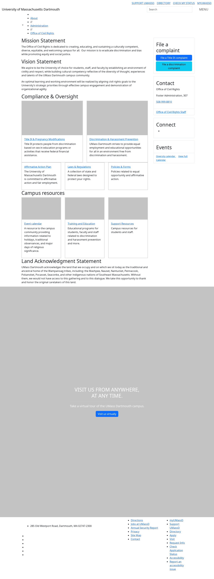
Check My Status (184, 3)
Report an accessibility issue (177, 565)
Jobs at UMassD (140, 524)
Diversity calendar (166, 156)
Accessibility (177, 558)
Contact (135, 539)
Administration (39, 25)
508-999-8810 (164, 102)
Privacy (135, 531)
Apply (173, 535)
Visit (172, 539)
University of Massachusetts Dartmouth (62, 519)
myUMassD (204, 3)
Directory (163, 3)
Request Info (177, 543)
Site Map (136, 535)
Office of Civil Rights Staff (171, 112)
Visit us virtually (107, 414)
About (34, 18)
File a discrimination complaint (174, 66)
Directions (137, 520)
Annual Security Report (144, 528)
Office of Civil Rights (42, 33)
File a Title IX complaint (174, 58)
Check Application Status (176, 550)
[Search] (189, 9)
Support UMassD (143, 3)
